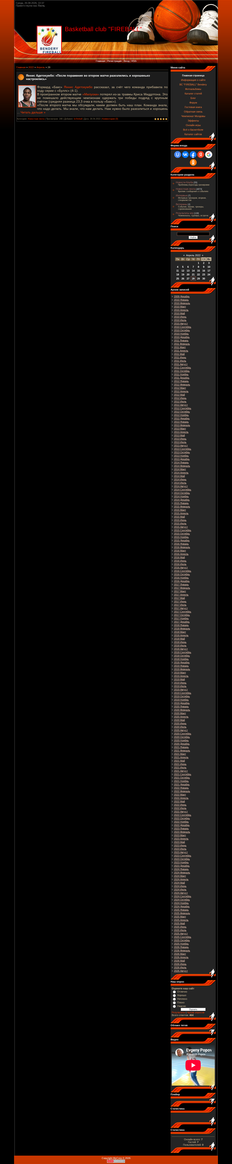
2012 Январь (181, 381)
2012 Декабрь (182, 418)
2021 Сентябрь (182, 774)
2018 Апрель (181, 635)
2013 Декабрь (182, 459)
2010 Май (179, 313)
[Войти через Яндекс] (200, 154)
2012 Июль (180, 401)
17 (209, 270)
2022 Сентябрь (182, 815)
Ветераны (181, 204)
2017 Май (179, 598)
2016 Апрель (181, 554)
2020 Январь (181, 706)
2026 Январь (181, 947)
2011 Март (180, 347)
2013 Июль (180, 442)
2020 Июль (180, 726)
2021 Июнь (180, 764)
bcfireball (78, 119)
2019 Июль (180, 686)
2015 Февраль (182, 506)
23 (203, 274)
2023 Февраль (182, 832)
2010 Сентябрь (182, 327)
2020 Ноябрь (181, 740)
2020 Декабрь (182, 743)
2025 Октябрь (182, 940)
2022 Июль (180, 808)
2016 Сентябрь (182, 571)
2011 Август (181, 364)
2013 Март (180, 428)
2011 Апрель (181, 350)
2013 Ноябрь (181, 455)
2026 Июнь (180, 964)
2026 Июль (180, 967)
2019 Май (179, 679)
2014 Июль (180, 482)
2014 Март (180, 469)
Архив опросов (195, 1012)
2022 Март (180, 794)
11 (177, 270)
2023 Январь (181, 828)
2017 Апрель (181, 594)
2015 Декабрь (182, 540)
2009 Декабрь (182, 296)
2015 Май (179, 516)
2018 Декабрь (182, 662)
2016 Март (180, 550)
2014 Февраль (182, 466)
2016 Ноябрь (181, 577)
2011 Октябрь (182, 371)
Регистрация (114, 61)
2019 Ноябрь (181, 699)
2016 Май (179, 557)
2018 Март (180, 632)
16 (203, 270)
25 (177, 278)
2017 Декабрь (182, 621)
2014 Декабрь (182, 499)
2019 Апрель (181, 676)
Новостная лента (36, 119)
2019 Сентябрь (182, 693)
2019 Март (180, 672)
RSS (133, 61)
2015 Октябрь (182, 533)
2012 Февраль (182, 384)
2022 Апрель (181, 798)
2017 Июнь (180, 601)
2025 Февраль (182, 913)
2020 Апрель (181, 716)
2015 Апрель (181, 513)
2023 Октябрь (182, 859)
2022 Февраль (182, 791)
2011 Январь (181, 340)
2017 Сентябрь (182, 611)
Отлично (182, 991)
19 (182, 274)
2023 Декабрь (182, 865)
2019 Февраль (182, 669)
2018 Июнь (180, 642)
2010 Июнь (180, 316)
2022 (31, 67)
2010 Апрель (181, 310)
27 (188, 278)
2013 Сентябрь (182, 449)
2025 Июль (180, 930)
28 (193, 278)
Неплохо (182, 998)
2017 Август (181, 608)
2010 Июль (180, 320)
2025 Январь (181, 909)
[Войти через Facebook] (193, 154)
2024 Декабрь (182, 906)
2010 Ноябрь (181, 333)
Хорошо (181, 995)
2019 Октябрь (182, 696)
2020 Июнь (180, 723)
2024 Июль (180, 889)
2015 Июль (180, 523)
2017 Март (180, 591)
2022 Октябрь (182, 818)
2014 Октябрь (182, 493)
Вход (126, 61)
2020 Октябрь (182, 737)
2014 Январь (181, 462)
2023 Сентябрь (182, 855)
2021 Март (180, 754)
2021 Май (179, 760)
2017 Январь (181, 584)
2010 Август (181, 323)
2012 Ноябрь (181, 415)
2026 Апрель (181, 957)
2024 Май (179, 882)
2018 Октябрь (182, 655)
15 (198, 270)
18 (177, 274)
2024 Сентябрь (182, 896)
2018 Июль (180, 645)
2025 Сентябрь (182, 937)
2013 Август (181, 445)
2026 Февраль (182, 950)
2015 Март (180, 510)
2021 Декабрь (182, 784)
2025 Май (179, 923)
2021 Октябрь (182, 777)
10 (209, 266)
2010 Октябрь (182, 330)
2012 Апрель (181, 391)
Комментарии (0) (110, 119)
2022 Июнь (180, 804)
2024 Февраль (182, 872)
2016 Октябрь (182, 574)
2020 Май (179, 720)
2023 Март (180, 835)
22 (198, 274)
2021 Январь (181, 747)
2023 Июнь (180, 845)
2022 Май (179, 801)
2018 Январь (181, 625)
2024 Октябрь (182, 899)
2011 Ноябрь (181, 374)
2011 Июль (180, 360)
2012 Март (180, 388)
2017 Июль (180, 604)
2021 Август (181, 771)
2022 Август (181, 811)
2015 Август (181, 527)
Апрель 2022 (193, 255)
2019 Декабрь (182, 703)
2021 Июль (180, 767)
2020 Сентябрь (182, 733)
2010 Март (180, 306)
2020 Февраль (182, 710)
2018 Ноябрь (181, 659)
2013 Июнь (180, 438)
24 (209, 274)
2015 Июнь (180, 520)
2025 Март (180, 916)
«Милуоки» (90, 94)
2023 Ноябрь (181, 862)
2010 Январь (181, 299)
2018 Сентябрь (182, 652)
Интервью (181, 195)
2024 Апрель (181, 879)
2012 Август (181, 405)
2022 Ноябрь (181, 821)
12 (182, 270)
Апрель (40, 67)
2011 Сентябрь (182, 367)
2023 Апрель (181, 838)
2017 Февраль (182, 588)
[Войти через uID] (177, 154)
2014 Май (179, 476)
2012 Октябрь (182, 411)
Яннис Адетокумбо (78, 87)
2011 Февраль (182, 344)
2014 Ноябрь (181, 496)
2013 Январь (181, 421)
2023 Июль (180, 848)
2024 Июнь (180, 886)
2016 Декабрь (182, 581)
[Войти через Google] (208, 154)
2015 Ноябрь (181, 537)
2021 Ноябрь (181, 781)
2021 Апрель (181, 757)
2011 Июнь (180, 357)
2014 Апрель (181, 472)
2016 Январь (181, 543)
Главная (100, 61)
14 (193, 270)
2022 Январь (181, 787)
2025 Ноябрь (181, 943)
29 (198, 278)
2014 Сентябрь (182, 489)
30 (203, 278)
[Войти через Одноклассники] (193, 162)
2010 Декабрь (182, 337)
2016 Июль (180, 564)
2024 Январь (181, 869)
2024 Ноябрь (181, 903)
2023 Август (181, 852)
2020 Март (180, 713)
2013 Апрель (181, 432)
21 (193, 274)
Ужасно (181, 1006)
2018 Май (179, 638)
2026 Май (179, 960)
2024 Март (180, 876)
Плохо (180, 1002)
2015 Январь (181, 503)
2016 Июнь (180, 560)
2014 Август (181, 486)
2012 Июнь (180, 398)
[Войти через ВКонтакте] (185, 154)
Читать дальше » (33, 112)
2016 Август (181, 567)
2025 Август (181, 933)
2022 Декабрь (182, 825)
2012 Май (179, 394)
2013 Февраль (182, 425)
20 (188, 274)
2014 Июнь (180, 479)
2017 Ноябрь (181, 618)
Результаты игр (184, 213)
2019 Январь (181, 665)
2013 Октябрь (182, 452)
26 (182, 278)
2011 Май (179, 354)
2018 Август (181, 649)
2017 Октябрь (182, 615)
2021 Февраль (182, 750)
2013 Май (179, 435)
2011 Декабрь (181, 377)
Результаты (178, 1012)
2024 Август (181, 893)
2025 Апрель (181, 920)
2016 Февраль (182, 547)
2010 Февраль (182, 303)
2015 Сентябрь (182, 530)
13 (188, 270)
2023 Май (179, 842)
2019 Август (181, 689)
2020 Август (181, 730)
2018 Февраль (182, 628)
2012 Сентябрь (182, 408)
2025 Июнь (180, 926)
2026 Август (181, 970)
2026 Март (180, 954)
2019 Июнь (180, 682)
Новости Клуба (184, 182)
